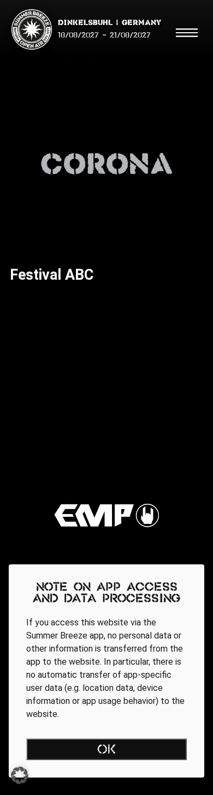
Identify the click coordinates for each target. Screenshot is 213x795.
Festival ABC (51, 275)
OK (106, 750)
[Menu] (187, 33)
